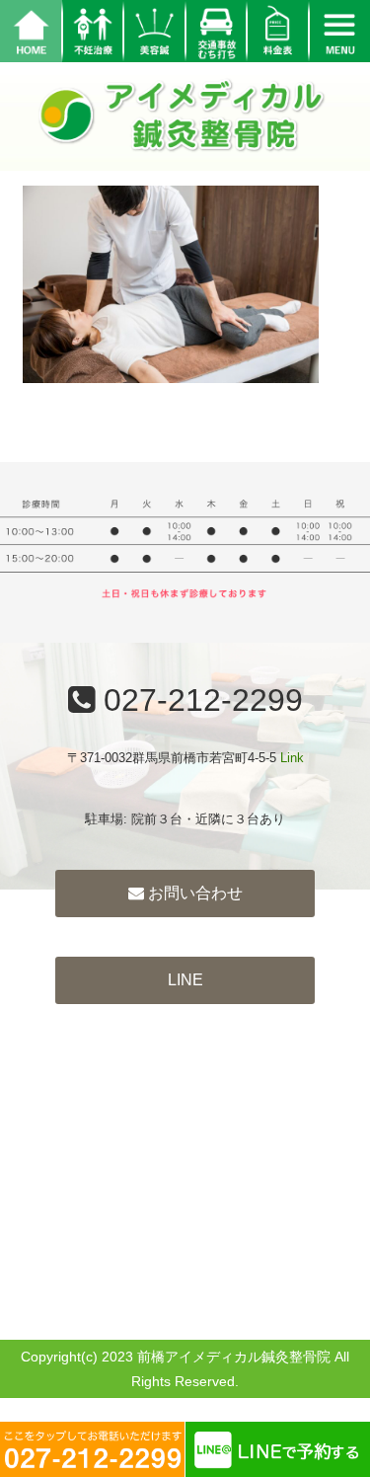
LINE (185, 980)
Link (292, 757)
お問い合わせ (193, 893)
